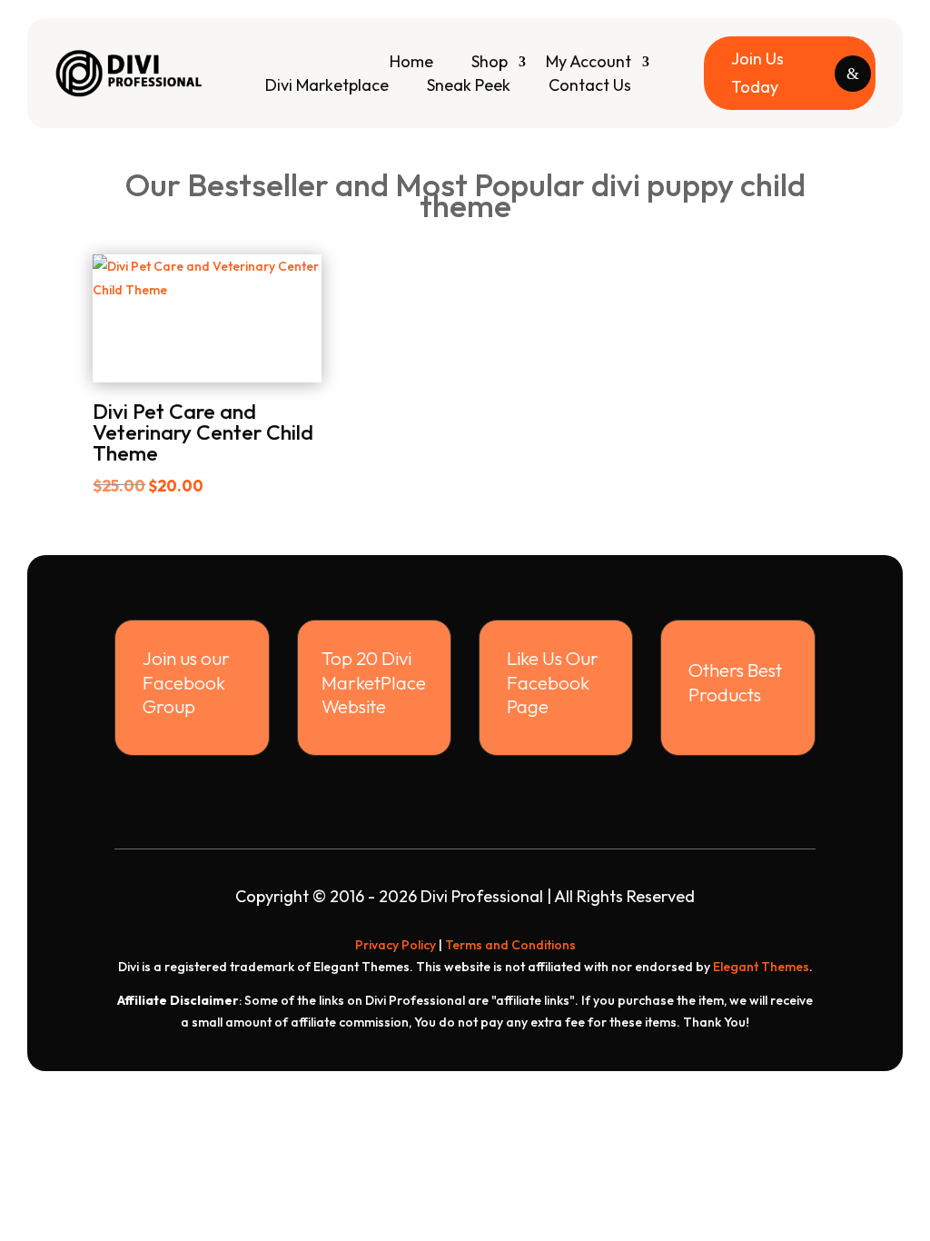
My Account (588, 61)
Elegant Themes (761, 966)
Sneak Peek (468, 84)
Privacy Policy (395, 945)
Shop (489, 61)
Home (411, 61)
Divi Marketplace (327, 84)
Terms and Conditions (510, 945)
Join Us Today (757, 72)
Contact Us (590, 84)
